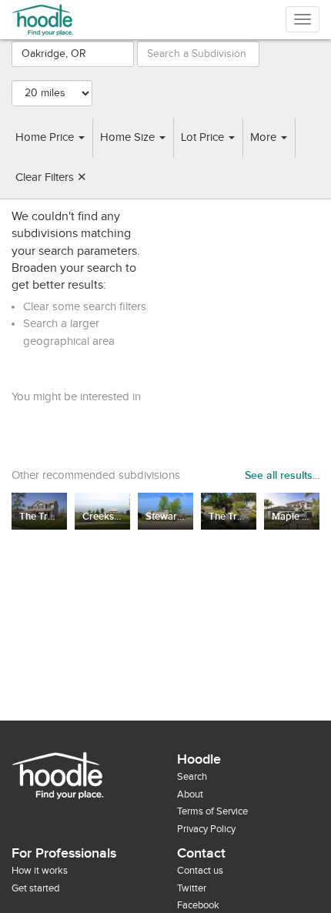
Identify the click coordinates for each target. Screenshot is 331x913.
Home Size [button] (129, 137)
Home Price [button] (46, 137)
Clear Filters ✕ (51, 177)
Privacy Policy (206, 829)
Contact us (200, 871)
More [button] (264, 137)
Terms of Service (212, 811)
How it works (40, 871)
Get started (35, 888)
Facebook (198, 905)
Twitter (191, 888)
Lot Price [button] (204, 137)
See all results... (282, 475)
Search (192, 777)
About (190, 794)
